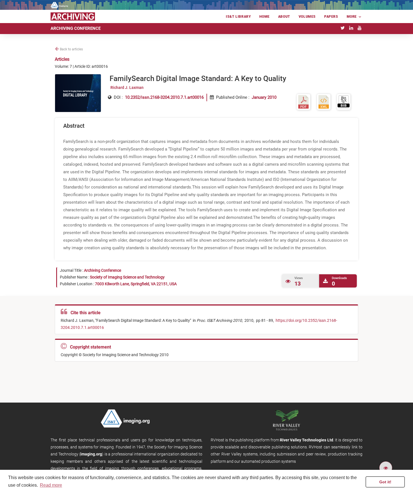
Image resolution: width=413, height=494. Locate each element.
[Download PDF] (303, 101)
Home (264, 17)
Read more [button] (51, 485)
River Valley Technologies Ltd (306, 440)
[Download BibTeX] (344, 101)
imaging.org (91, 454)
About (284, 17)
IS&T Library (238, 17)
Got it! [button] (385, 482)
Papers (331, 17)
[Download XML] (324, 101)
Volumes (307, 17)
